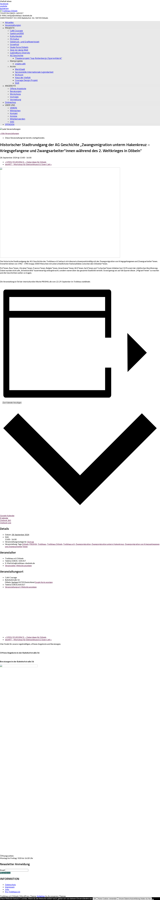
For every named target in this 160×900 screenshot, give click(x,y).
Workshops (15, 94)
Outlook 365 (5, 520)
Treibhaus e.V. (69, 544)
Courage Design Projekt (26, 80)
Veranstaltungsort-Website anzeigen (21, 587)
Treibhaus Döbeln (54, 544)
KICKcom (19, 74)
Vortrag (30, 542)
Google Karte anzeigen (44, 582)
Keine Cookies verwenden (107, 899)
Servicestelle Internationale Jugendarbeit (34, 72)
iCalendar (4, 518)
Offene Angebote (18, 88)
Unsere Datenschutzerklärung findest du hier (135, 899)
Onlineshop (10, 102)
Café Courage (16, 30)
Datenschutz (10, 884)
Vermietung (15, 99)
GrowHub (14, 44)
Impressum (9, 887)
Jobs (12, 121)
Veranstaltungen (13, 25)
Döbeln (25, 544)
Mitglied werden (17, 118)
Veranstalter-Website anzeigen (18, 565)
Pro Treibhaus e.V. (12, 891)
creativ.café (20, 63)
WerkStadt (20, 69)
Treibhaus (42, 544)
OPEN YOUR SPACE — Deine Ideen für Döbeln (25, 162)
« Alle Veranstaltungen (9, 133)
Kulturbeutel (16, 36)
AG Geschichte (16, 55)
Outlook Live (5, 522)
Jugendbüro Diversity (20, 52)
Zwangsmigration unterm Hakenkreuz (108, 544)
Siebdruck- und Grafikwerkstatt (24, 41)
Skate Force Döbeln (19, 47)
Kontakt (14, 113)
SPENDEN (9, 124)
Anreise (13, 116)
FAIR (17, 83)
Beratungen (15, 91)
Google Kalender (7, 515)
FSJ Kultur (14, 39)
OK (95, 899)
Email (2, 870)
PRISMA (33, 544)
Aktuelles (9, 22)
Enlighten (41, 896)
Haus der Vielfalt (22, 77)
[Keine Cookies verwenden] (153, 899)
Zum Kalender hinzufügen (12, 403)
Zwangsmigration (83, 544)
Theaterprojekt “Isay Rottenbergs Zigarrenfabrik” (38, 58)
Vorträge (14, 96)
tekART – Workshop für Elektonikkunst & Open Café (28, 164)
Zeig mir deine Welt (19, 50)
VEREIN (13, 107)
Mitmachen (15, 110)
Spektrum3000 (17, 33)
